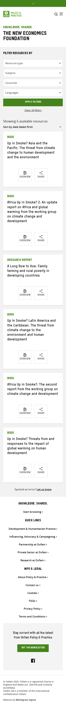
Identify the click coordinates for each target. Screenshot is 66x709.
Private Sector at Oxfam (32, 552)
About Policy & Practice (32, 577)
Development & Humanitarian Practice (32, 528)
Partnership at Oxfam (32, 544)
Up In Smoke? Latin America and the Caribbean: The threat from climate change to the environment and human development (31, 330)
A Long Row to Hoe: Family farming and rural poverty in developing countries (28, 271)
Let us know (44, 489)
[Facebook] (33, 660)
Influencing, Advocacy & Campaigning (32, 536)
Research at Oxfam (32, 560)
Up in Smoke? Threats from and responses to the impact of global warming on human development (30, 446)
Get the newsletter (33, 648)
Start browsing (32, 511)
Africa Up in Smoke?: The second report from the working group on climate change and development (32, 389)
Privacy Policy (32, 608)
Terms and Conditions (32, 616)
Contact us (32, 585)
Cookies (32, 593)
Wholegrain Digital (26, 699)
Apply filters (33, 102)
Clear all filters (33, 110)
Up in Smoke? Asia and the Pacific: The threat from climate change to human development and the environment (31, 151)
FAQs (32, 600)
